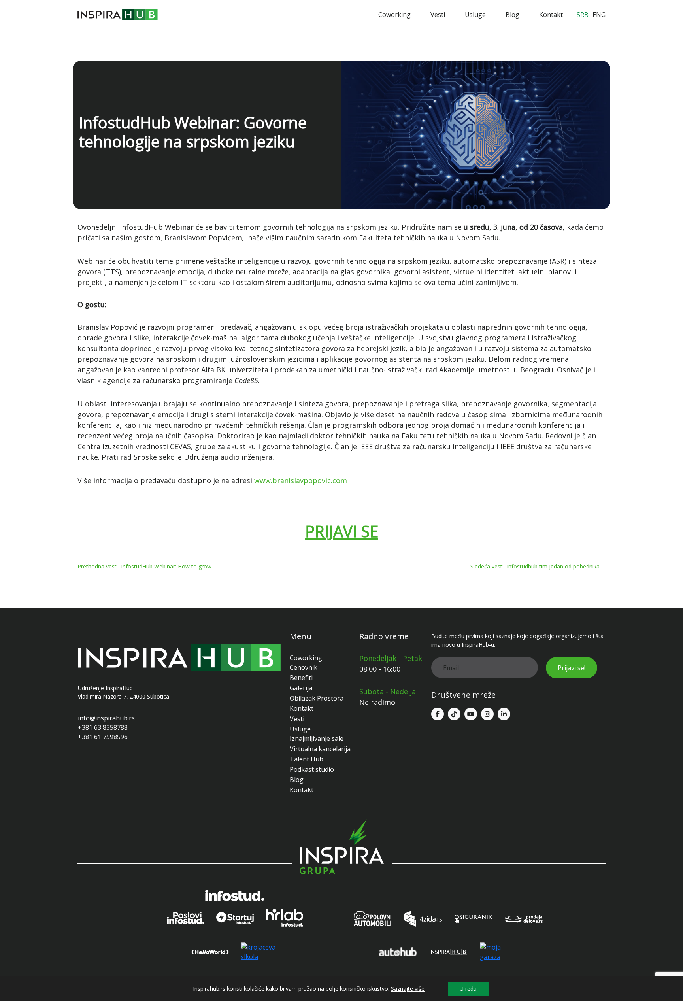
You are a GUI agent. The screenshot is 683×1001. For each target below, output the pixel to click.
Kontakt (551, 14)
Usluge (475, 14)
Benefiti (301, 677)
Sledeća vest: (538, 566)
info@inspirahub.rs (106, 718)
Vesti (437, 14)
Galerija (301, 688)
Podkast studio (312, 769)
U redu (468, 988)
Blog (512, 14)
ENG (599, 14)
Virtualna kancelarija (320, 748)
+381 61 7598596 (103, 737)
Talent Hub (306, 759)
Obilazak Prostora (316, 698)
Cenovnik (303, 667)
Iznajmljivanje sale (316, 738)
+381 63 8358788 (103, 727)
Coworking (394, 14)
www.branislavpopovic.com (300, 480)
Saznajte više (408, 988)
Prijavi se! (571, 667)
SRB (583, 14)
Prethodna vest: (148, 566)
